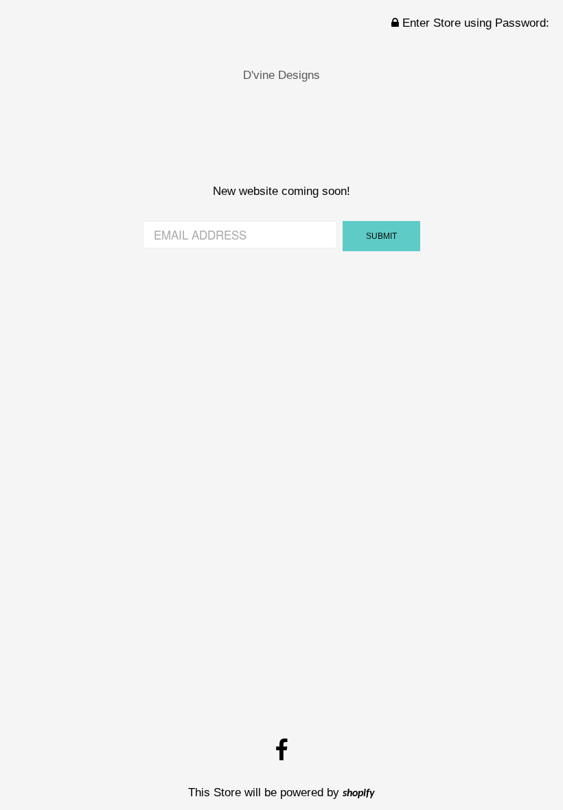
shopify (359, 793)
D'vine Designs (281, 75)
